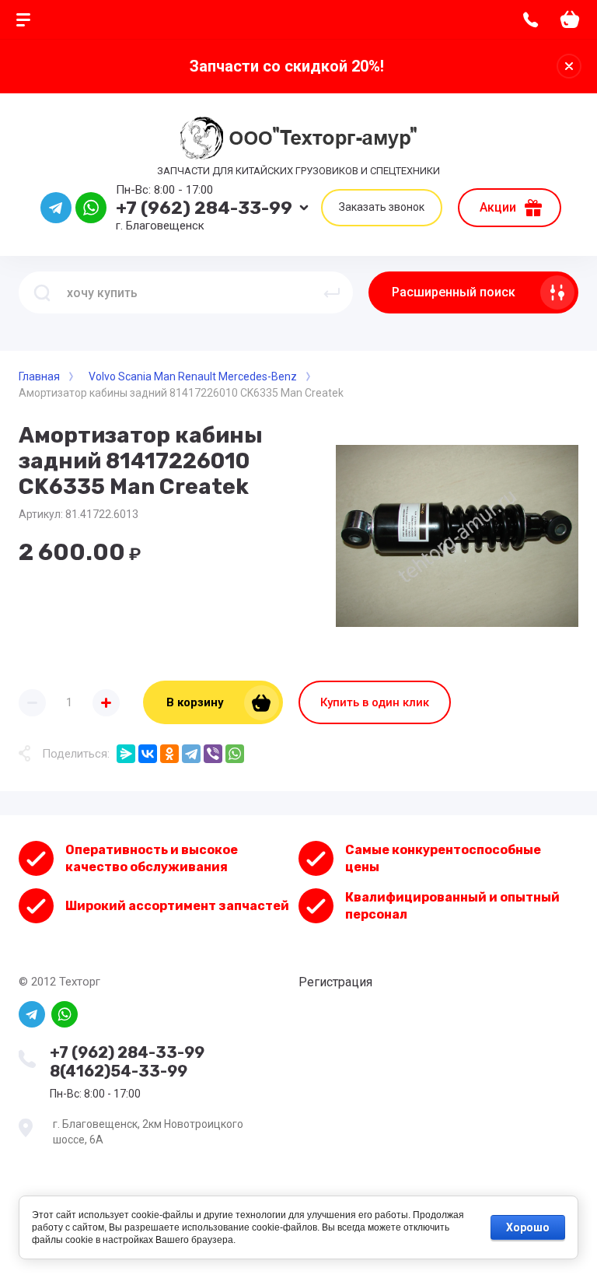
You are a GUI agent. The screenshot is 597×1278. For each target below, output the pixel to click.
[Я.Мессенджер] (126, 753)
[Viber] (213, 753)
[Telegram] (191, 753)
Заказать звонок (381, 207)
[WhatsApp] (234, 753)
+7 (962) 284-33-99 (204, 208)
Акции (498, 207)
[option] (457, 536)
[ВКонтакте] (147, 753)
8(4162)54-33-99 (118, 1071)
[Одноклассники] (169, 753)
